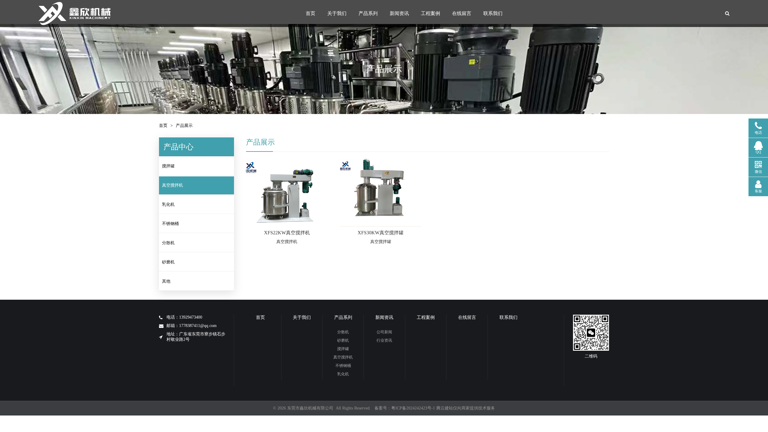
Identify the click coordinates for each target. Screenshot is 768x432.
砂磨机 (168, 262)
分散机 (168, 243)
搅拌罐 (168, 166)
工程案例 (430, 13)
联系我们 (492, 13)
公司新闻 (384, 332)
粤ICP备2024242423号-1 (413, 408)
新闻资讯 (399, 13)
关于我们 (336, 13)
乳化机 (168, 204)
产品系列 (368, 13)
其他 (166, 281)
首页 (310, 13)
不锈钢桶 (170, 223)
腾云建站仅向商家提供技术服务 (465, 408)
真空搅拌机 (172, 185)
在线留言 (461, 13)
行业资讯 (384, 340)
